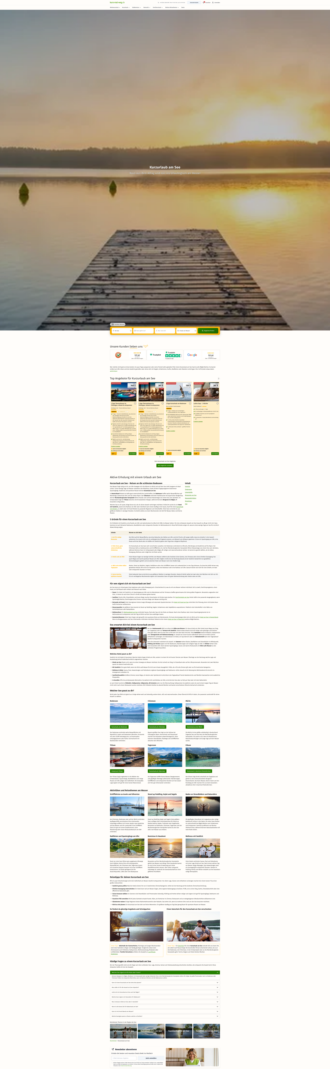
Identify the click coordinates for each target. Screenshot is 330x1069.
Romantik (146, 7)
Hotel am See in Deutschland (209, 617)
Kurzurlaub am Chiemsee (157, 727)
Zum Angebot (133, 453)
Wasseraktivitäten (190, 498)
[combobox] (122, 330)
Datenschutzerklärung (126, 1065)
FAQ (186, 504)
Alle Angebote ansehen (165, 465)
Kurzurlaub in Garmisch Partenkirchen (199, 771)
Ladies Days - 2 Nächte (201, 403)
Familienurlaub (157, 7)
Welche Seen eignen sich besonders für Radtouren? (126, 997)
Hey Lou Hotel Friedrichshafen (173, 406)
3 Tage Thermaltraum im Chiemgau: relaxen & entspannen (149, 404)
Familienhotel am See (182, 597)
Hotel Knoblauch (198, 406)
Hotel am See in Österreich (176, 619)
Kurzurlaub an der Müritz (194, 727)
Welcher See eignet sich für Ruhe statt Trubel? (126, 972)
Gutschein (181, 946)
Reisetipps (188, 501)
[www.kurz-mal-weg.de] (117, 3)
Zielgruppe (188, 489)
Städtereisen (135, 7)
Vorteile (187, 486)
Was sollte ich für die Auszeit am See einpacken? (125, 987)
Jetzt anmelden (151, 1058)
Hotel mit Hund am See (181, 602)
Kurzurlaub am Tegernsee (157, 771)
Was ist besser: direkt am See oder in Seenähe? (125, 1002)
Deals (183, 7)
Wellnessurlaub (114, 7)
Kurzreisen (113, 1041)
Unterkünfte (188, 492)
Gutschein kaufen (194, 2)
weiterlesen (113, 371)
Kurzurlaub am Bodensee (119, 727)
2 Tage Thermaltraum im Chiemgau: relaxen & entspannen (121, 404)
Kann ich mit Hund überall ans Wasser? (122, 1011)
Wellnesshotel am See (131, 612)
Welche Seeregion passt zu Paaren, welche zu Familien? (127, 1016)
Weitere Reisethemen (171, 7)
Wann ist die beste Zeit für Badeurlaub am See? (125, 1006)
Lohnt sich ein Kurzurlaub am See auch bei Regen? (125, 992)
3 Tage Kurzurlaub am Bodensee (176, 403)
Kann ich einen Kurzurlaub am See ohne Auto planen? (126, 982)
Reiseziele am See (190, 495)
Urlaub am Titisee (117, 771)
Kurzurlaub (125, 7)
